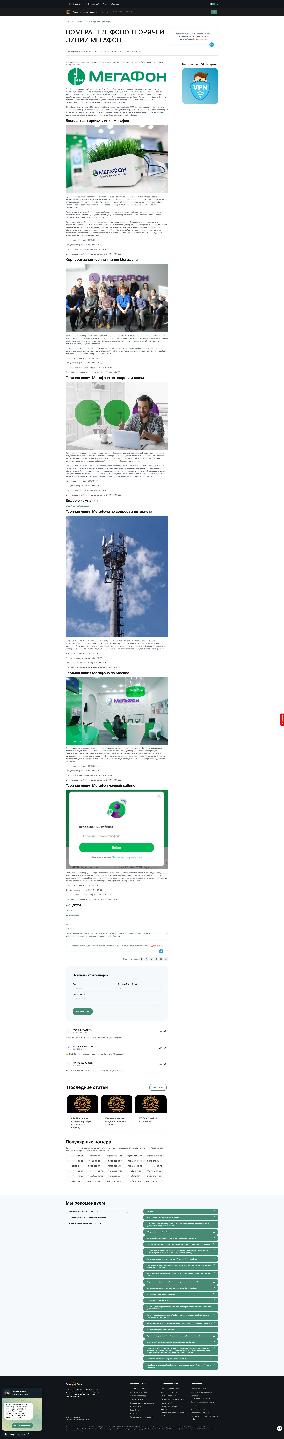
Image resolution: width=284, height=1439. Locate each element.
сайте (96, 202)
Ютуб (68, 919)
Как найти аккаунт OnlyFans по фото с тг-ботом (115, 1121)
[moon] (217, 4)
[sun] (208, 4)
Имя (74, 984)
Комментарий (79, 994)
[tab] (97, 1217)
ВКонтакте (70, 910)
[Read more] (82, 1104)
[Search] (214, 12)
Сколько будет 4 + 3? (127, 984)
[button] (40, 1390)
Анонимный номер (111, 4)
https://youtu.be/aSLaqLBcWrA (78, 506)
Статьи (79, 22)
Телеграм (70, 929)
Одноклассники (72, 915)
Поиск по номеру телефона (85, 12)
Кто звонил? (93, 4)
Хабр (68, 924)
